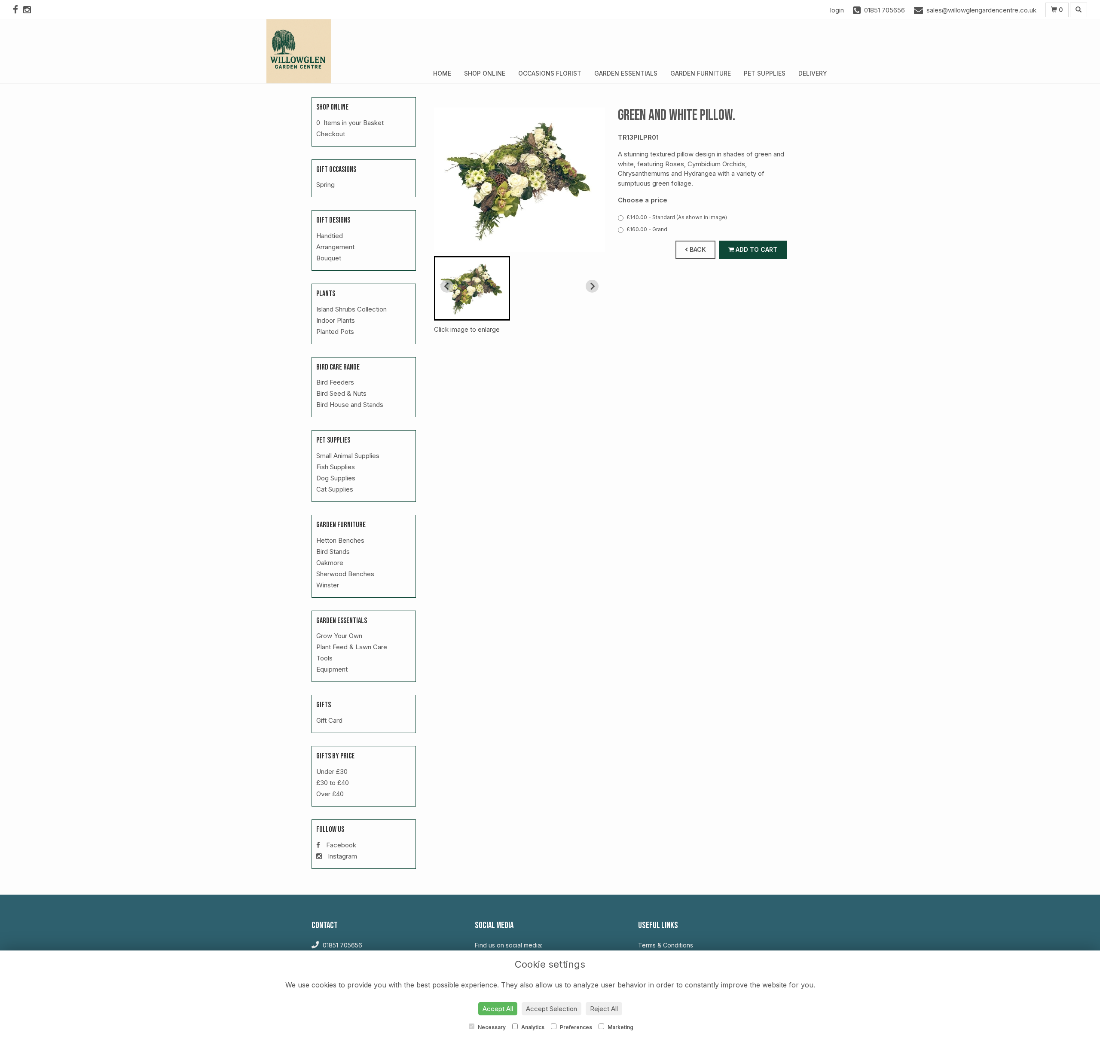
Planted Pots (335, 331)
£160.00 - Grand (646, 229)
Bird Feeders (335, 382)
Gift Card (329, 720)
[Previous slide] (446, 286)
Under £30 (332, 771)
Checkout (330, 134)
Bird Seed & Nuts (341, 393)
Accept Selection (551, 1009)
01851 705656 (341, 945)
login (837, 10)
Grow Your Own (339, 636)
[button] (472, 288)
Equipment (332, 669)
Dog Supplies (335, 478)
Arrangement (335, 247)
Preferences (575, 1027)
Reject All (604, 1009)
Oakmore (329, 563)
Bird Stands (333, 551)
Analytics (532, 1027)
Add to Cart (755, 249)
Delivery (812, 73)
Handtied (329, 236)
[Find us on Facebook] (18, 9)
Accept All (498, 1009)
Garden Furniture (700, 73)
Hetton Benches (340, 540)
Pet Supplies (764, 73)
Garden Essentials (625, 73)
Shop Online (484, 73)
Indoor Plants (335, 320)
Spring (325, 184)
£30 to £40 (332, 783)
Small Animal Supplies (347, 456)
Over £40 (330, 794)
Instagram (341, 856)
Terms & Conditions (665, 945)
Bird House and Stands (349, 404)
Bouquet (328, 258)
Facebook (340, 845)
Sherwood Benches (345, 574)
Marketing (619, 1027)
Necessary (491, 1027)
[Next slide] (592, 286)
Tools (324, 658)
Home (442, 73)
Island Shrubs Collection (351, 309)
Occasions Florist (549, 73)
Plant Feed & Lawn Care (351, 647)
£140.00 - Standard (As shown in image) (676, 217)
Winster (327, 585)
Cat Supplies (334, 489)
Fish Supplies (335, 467)
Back (697, 249)
